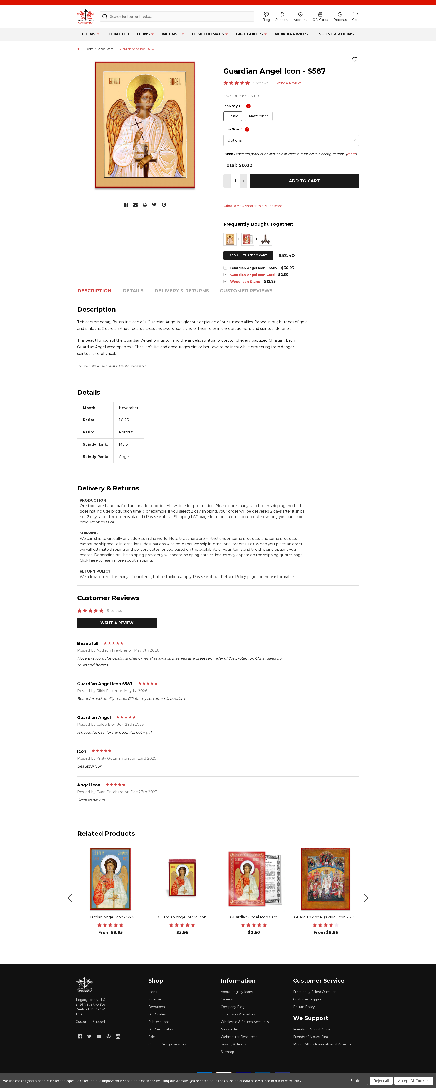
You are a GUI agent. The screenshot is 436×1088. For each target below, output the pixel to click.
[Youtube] (99, 1036)
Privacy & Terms (233, 1044)
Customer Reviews (246, 290)
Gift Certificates (160, 1029)
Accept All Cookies (413, 1080)
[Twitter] (154, 205)
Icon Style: (236, 106)
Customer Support (90, 1022)
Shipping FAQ (186, 517)
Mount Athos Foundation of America (322, 1044)
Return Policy (233, 577)
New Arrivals (291, 34)
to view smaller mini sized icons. (253, 206)
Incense (171, 34)
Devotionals (208, 34)
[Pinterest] (164, 205)
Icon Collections (128, 34)
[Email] (135, 205)
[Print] (145, 205)
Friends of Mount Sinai (311, 1037)
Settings (357, 1080)
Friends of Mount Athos (312, 1029)
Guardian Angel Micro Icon (182, 917)
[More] (98, 34)
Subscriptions (336, 34)
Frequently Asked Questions (315, 992)
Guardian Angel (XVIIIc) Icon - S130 (325, 917)
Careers (227, 999)
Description (94, 290)
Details (133, 290)
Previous (69, 898)
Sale (151, 1037)
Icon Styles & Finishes (238, 1014)
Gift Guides (249, 34)
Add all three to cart (248, 255)
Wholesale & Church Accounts (245, 1022)
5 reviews (260, 83)
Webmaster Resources (239, 1037)
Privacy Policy (291, 1081)
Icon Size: (235, 129)
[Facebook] (126, 205)
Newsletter (229, 1029)
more (351, 154)
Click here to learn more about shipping (116, 560)
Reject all (381, 1080)
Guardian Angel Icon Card (253, 917)
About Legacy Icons (237, 992)
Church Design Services (167, 1044)
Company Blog (233, 1007)
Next (366, 898)
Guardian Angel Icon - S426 (110, 917)
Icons (89, 34)
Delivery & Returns (181, 290)
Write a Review (288, 83)
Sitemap (227, 1052)
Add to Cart (304, 180)
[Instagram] (118, 1036)
